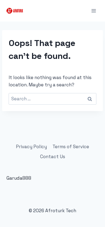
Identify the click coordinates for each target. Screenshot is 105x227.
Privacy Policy (31, 147)
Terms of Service (70, 147)
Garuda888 (18, 178)
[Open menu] (94, 10)
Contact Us (52, 156)
